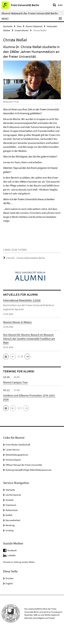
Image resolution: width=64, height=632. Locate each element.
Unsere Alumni (22, 30)
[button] (6, 356)
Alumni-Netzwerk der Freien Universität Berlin (30, 13)
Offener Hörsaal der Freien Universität (24, 464)
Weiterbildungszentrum (17, 454)
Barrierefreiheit (13, 520)
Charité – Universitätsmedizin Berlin (25, 258)
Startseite (7, 26)
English (9, 583)
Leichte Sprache (13, 494)
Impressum (11, 504)
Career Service (12, 449)
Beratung (10, 525)
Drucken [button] (10, 578)
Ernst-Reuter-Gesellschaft (18, 444)
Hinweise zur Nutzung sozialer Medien (19, 562)
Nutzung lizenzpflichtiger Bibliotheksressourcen (28, 469)
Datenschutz (12, 510)
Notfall (9, 515)
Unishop (10, 530)
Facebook (12, 550)
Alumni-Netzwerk (34, 26)
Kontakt (9, 499)
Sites (19, 26)
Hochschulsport (13, 459)
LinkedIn (11, 555)
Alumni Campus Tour (15, 382)
